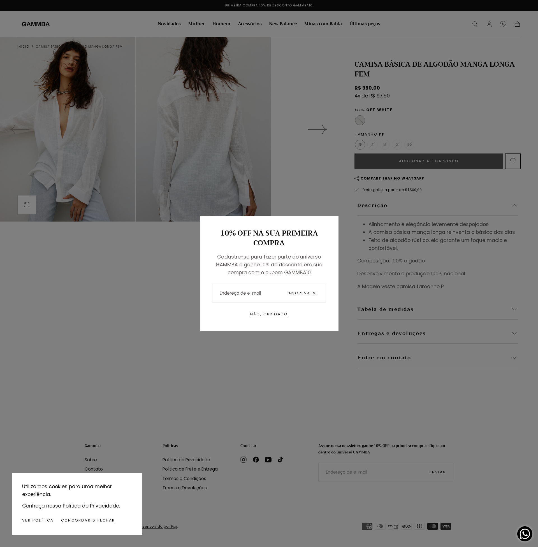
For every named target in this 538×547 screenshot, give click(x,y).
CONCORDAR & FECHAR (88, 520)
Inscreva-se (303, 293)
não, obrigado (269, 314)
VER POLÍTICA (38, 520)
